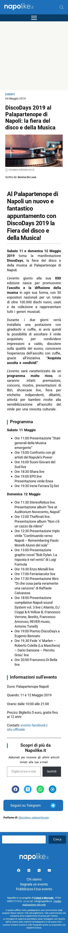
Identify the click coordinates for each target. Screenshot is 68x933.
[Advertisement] (34, 55)
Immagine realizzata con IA (21, 169)
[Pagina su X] (39, 871)
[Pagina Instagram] (29, 871)
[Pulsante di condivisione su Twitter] (28, 789)
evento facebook (33, 725)
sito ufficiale (16, 729)
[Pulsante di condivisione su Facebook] (15, 789)
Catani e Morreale (44, 897)
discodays (24, 817)
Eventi (10, 94)
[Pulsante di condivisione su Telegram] (52, 789)
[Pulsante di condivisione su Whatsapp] (40, 789)
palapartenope (40, 817)
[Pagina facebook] (19, 871)
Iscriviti (51, 771)
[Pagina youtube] (49, 871)
